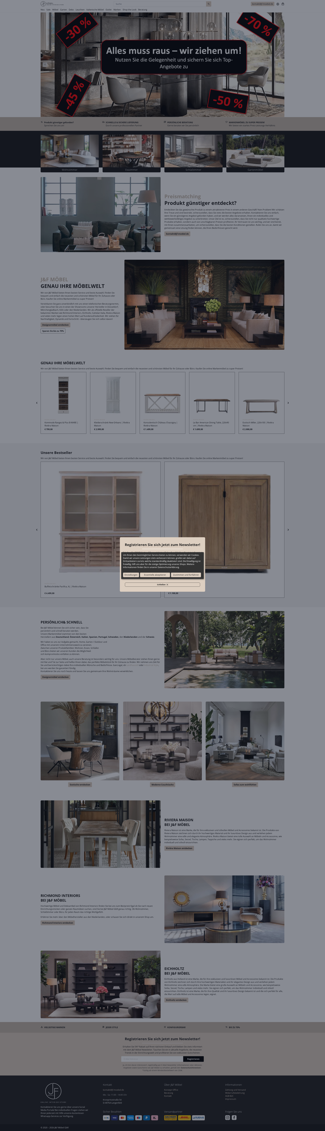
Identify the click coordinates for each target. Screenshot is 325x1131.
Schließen (164, 585)
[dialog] (162, 565)
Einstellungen (131, 574)
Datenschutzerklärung (168, 567)
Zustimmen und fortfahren (186, 574)
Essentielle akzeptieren (155, 574)
